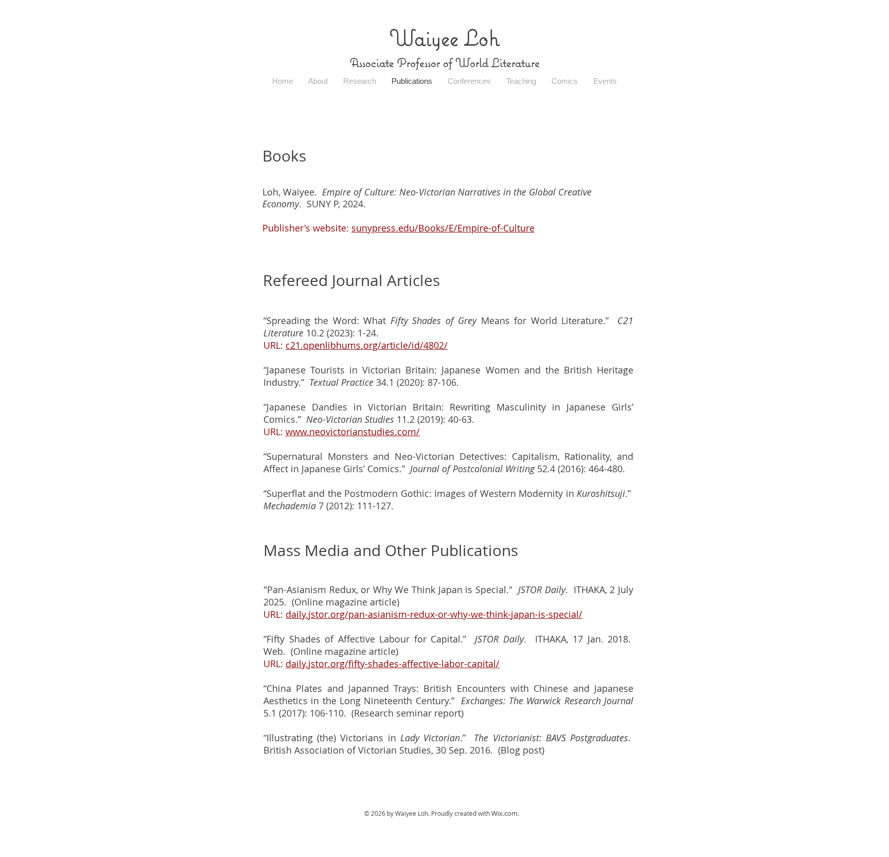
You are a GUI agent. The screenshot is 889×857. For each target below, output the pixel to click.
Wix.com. (505, 813)
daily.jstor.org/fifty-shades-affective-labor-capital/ (393, 663)
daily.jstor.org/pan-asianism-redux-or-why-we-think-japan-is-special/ (434, 614)
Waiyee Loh (444, 37)
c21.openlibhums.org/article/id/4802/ (367, 345)
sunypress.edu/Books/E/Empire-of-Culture (443, 228)
